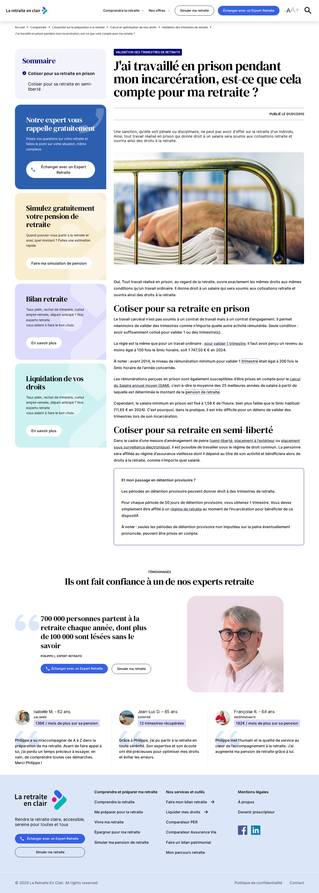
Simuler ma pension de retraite (121, 842)
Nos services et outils (185, 792)
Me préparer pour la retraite (118, 812)
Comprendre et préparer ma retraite (125, 792)
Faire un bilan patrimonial (188, 842)
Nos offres (157, 10)
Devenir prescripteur (256, 812)
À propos (246, 802)
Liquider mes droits (183, 812)
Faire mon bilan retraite (186, 802)
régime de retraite (186, 509)
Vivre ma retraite (109, 822)
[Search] (308, 10)
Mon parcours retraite (185, 852)
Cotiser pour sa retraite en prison (61, 73)
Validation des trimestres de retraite (148, 52)
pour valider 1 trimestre (224, 343)
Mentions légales (253, 792)
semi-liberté (221, 440)
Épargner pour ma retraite (117, 832)
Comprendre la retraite (121, 10)
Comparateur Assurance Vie (191, 832)
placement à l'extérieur (254, 440)
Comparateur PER (182, 822)
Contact (297, 882)
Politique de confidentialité (258, 882)
